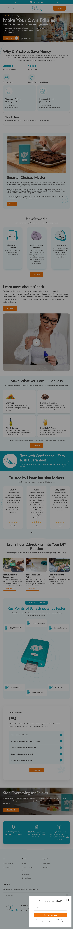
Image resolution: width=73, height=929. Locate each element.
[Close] (67, 900)
